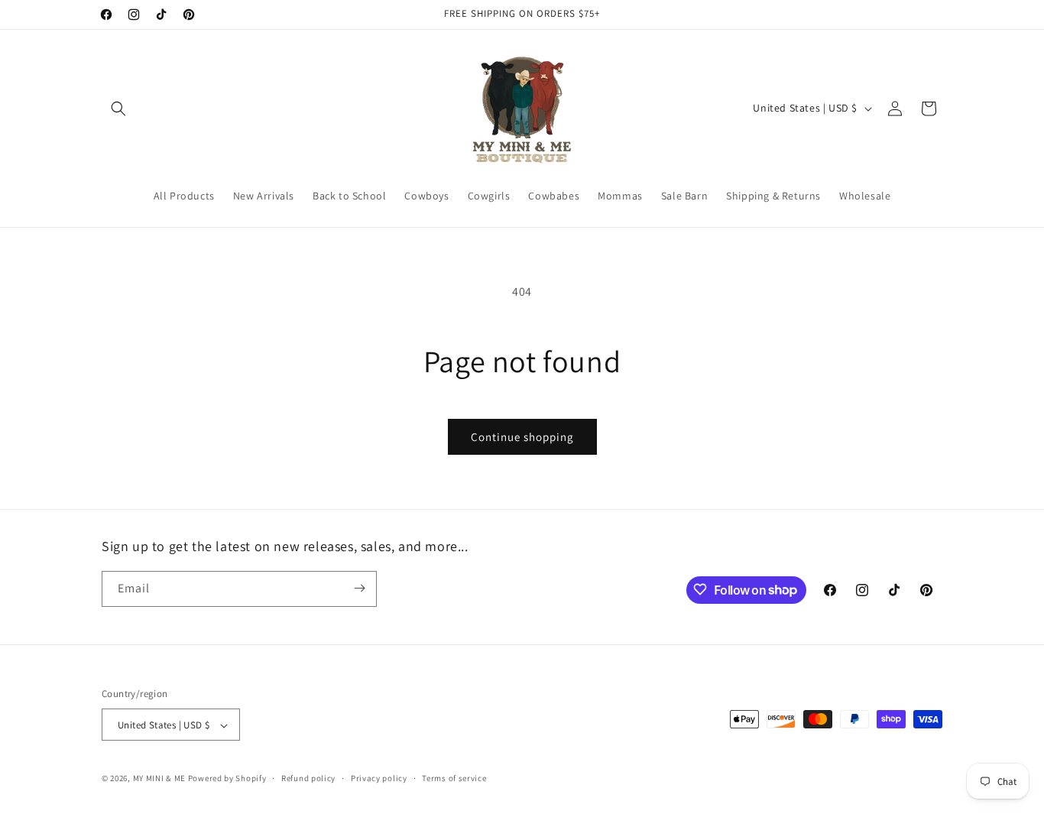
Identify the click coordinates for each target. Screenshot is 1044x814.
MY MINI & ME (159, 778)
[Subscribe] (359, 588)
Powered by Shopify (227, 778)
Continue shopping (522, 437)
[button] (118, 108)
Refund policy (308, 778)
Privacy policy (379, 778)
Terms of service (454, 778)
